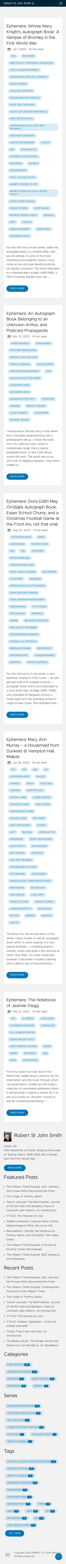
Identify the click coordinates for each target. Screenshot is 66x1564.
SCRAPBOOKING (18, 170)
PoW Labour (17, 895)
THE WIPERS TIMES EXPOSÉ (23, 1413)
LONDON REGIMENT (20, 229)
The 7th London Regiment (24, 70)
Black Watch (17, 846)
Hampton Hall (35, 790)
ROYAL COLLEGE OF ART (22, 177)
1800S (12, 1511)
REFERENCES (15, 1386)
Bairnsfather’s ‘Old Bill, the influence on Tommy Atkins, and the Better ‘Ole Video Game (32, 1235)
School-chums (39, 544)
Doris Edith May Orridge (24, 593)
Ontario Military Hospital (25, 98)
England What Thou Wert (25, 378)
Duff (12, 832)
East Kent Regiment (21, 860)
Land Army (37, 895)
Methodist (30, 1053)
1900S (31, 1511)
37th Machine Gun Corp (23, 867)
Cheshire (15, 790)
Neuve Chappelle (37, 662)
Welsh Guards (18, 84)
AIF (46, 770)
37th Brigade (17, 874)
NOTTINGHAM (16, 1518)
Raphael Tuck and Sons (23, 357)
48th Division (17, 614)
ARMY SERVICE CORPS (21, 119)
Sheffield (37, 614)
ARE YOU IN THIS (17, 1420)
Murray (41, 825)
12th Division (39, 874)
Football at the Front (23, 641)
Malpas (41, 777)
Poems (13, 1053)
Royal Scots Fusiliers (22, 201)
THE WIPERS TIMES (18, 1497)
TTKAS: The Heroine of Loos (24, 1216)
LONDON (26, 222)
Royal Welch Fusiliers (22, 572)
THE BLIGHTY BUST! (43, 1434)
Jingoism (15, 406)
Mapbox (30, 916)
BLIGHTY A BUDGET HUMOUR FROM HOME (30, 1462)
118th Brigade (39, 846)
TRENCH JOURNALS (18, 1441)
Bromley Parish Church (23, 215)
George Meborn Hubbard (24, 634)
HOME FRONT (44, 229)
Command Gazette (20, 909)
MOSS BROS (16, 164)
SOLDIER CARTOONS (19, 1469)
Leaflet (14, 923)
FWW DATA (14, 1434)
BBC (12, 150)
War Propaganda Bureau (24, 371)
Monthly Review (36, 406)
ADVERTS (33, 164)
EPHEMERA (14, 1379)
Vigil (48, 371)
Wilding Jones (18, 797)
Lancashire (47, 1019)
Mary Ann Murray (20, 825)
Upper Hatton (47, 832)
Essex (41, 537)
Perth (30, 784)
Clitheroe (27, 1019)
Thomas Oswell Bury (22, 565)
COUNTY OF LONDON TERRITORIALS (28, 112)
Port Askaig (17, 888)
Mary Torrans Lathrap (23, 1046)
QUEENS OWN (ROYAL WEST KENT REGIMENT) (27, 127)
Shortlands (42, 208)
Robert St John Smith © (19, 3)
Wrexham (35, 579)
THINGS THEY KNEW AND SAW (24, 1427)
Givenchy (15, 662)
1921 (24, 770)
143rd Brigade (18, 607)
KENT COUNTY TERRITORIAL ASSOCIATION (31, 63)
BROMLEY (49, 215)
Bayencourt (44, 648)
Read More (17, 288)
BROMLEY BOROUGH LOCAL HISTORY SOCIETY (29, 192)
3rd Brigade (49, 572)
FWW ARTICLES (17, 1365)
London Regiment (44, 655)
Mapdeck (47, 916)
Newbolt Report (19, 420)
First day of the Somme (23, 628)
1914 (23, 551)
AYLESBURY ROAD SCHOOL (24, 156)
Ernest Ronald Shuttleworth (27, 586)
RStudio (14, 916)
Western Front (19, 655)
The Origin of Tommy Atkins (24, 1196)
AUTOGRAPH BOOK (20, 236)
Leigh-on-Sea (17, 544)
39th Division (17, 853)
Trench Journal (44, 902)
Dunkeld (15, 784)
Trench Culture (19, 902)
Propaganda (43, 343)
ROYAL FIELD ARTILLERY (22, 105)
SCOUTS (45, 143)
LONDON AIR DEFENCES (22, 143)
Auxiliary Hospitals (21, 91)
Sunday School (19, 208)
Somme (13, 621)
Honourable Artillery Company (28, 77)
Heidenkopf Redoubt (36, 621)
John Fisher (41, 413)
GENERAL (40, 1386)
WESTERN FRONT (18, 1504)
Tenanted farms (19, 804)
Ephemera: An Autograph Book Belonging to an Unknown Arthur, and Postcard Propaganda (30, 322)
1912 (12, 551)
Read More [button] (15, 1168)
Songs (47, 1046)
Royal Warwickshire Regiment (27, 600)
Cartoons (37, 551)
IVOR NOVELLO (28, 150)
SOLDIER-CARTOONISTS (21, 1372)
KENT (12, 222)
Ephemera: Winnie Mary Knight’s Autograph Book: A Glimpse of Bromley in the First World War (32, 34)
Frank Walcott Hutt (22, 1039)
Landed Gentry (42, 797)
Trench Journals (20, 364)
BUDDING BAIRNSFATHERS (22, 1406)
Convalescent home (21, 811)
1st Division (16, 579)
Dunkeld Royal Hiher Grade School (30, 881)
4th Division (39, 607)
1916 (38, 1518)
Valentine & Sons (19, 385)
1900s (13, 1060)
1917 (13, 770)
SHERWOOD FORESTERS (21, 1483)
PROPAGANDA (16, 1490)
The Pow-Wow (45, 364)
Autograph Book (20, 392)
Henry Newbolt (20, 343)
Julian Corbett (19, 413)
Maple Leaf (44, 909)
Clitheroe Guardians (22, 1026)
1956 (45, 1053)
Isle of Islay (38, 888)
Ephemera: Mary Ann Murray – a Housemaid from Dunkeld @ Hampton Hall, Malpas (32, 748)
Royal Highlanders (41, 839)
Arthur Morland (19, 558)
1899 (35, 770)
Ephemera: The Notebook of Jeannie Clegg (31, 1003)
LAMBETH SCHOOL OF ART (23, 184)
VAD (13, 56)
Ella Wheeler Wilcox (22, 1032)
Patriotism (48, 399)
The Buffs (37, 853)
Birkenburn (16, 839)
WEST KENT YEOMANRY (22, 136)
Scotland (46, 784)
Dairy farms (43, 804)
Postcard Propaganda (23, 350)
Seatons (27, 832)
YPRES (43, 1504)
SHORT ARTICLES (42, 1379)
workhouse (48, 1026)
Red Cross (28, 56)
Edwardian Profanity (22, 399)
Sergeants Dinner (20, 648)
